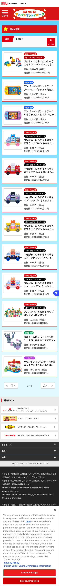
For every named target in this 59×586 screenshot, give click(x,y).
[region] (29, 546)
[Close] (55, 510)
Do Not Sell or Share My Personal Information (27, 565)
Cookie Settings (29, 572)
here (28, 521)
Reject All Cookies (29, 580)
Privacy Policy (11, 562)
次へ (45, 385)
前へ (13, 385)
